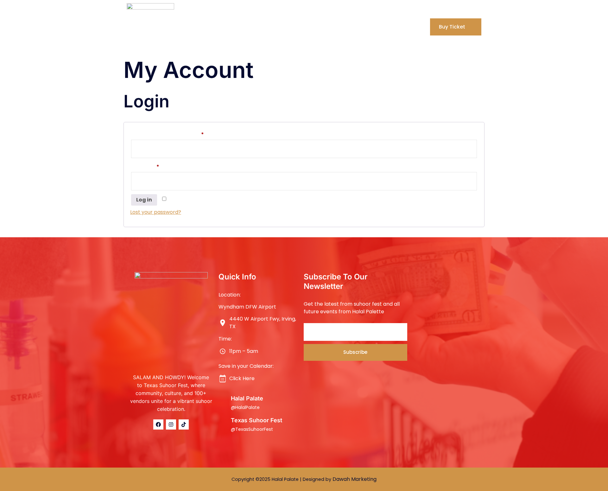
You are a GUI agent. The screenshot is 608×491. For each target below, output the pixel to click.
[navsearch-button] (407, 27)
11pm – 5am (243, 351)
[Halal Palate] (222, 402)
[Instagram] (171, 424)
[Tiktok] (184, 424)
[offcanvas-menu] (419, 26)
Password (156, 166)
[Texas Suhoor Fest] (222, 424)
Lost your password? (155, 212)
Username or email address (178, 134)
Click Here (242, 378)
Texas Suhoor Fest (256, 420)
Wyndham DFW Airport (247, 306)
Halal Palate (247, 398)
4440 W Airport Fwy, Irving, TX (262, 322)
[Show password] (471, 181)
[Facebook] (158, 424)
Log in (144, 199)
